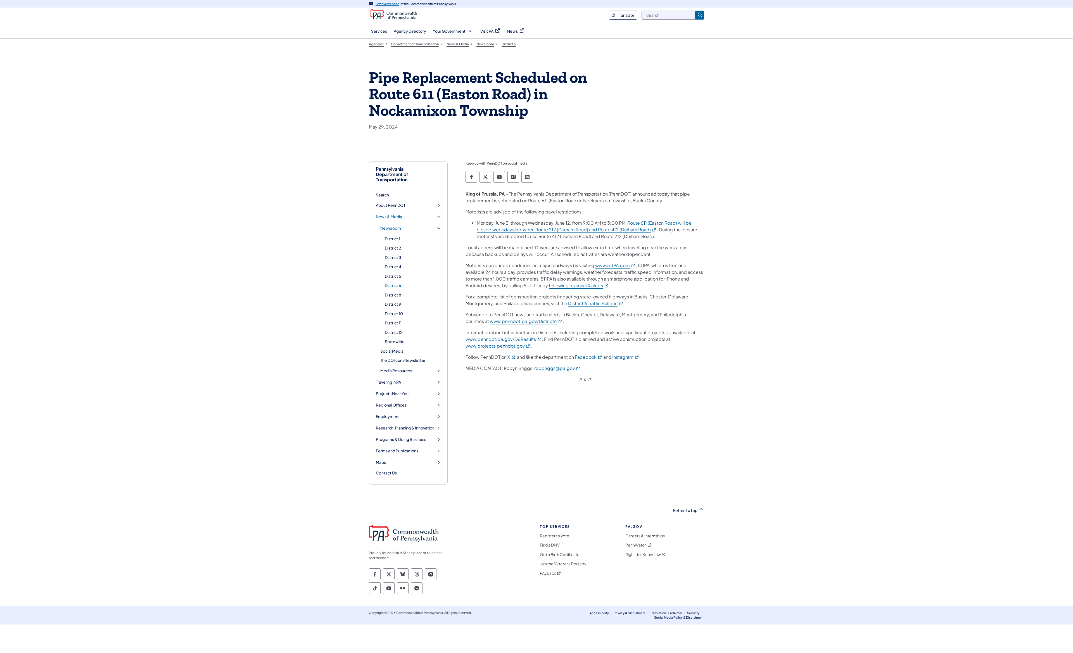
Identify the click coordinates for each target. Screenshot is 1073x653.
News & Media (389, 216)
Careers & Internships (645, 535)
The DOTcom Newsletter (403, 360)
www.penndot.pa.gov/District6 (526, 321)
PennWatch (636, 545)
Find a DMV (550, 545)
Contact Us (386, 472)
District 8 (393, 294)
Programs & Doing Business (401, 439)
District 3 (393, 257)
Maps (381, 462)
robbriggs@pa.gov (557, 368)
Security (693, 613)
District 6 (393, 285)
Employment (388, 416)
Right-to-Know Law (643, 554)
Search (382, 194)
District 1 (392, 238)
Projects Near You (392, 393)
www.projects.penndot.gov (498, 346)
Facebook (588, 357)
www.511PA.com (615, 265)
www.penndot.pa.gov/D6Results (504, 339)
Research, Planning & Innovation (405, 428)
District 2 (393, 247)
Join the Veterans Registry (563, 563)
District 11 (393, 322)
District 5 (393, 276)
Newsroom (390, 228)
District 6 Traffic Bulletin (595, 303)
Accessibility (599, 613)
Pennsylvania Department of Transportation (392, 174)
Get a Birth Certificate (560, 554)
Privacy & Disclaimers (629, 613)
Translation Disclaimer (666, 613)
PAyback (548, 573)
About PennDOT (390, 205)
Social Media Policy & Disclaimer (678, 617)
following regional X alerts (579, 285)
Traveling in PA (388, 382)
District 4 (393, 266)
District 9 (393, 304)
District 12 (393, 332)
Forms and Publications (397, 450)
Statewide (395, 341)
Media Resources (396, 370)
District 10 (394, 313)
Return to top (685, 510)
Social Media (391, 350)
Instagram (625, 357)
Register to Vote (554, 535)
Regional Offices (391, 405)
